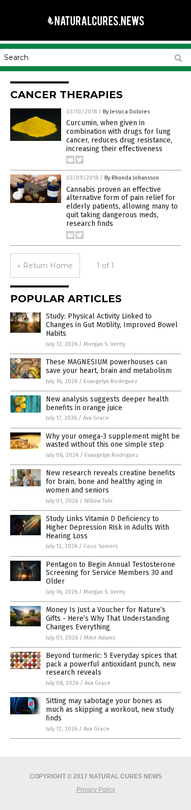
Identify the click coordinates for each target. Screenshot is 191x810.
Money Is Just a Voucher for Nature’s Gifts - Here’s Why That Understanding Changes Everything (108, 618)
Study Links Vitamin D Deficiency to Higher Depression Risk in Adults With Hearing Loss (107, 527)
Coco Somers (101, 546)
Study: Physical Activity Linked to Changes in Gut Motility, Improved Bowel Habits (112, 325)
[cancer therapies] (96, 30)
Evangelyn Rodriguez (111, 381)
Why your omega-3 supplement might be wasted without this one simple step (113, 440)
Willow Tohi (98, 501)
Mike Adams (99, 637)
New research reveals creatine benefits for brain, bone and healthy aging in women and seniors (110, 482)
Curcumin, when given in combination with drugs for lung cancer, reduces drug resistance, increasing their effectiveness (119, 136)
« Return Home (45, 265)
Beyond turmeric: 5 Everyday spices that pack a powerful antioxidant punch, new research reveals (111, 664)
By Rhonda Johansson (131, 178)
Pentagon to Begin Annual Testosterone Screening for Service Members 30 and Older (110, 573)
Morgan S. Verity (104, 344)
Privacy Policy (95, 789)
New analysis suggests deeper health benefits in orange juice (107, 403)
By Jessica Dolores (126, 111)
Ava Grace (96, 418)
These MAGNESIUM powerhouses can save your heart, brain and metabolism (109, 366)
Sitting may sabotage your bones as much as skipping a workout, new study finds (110, 709)
